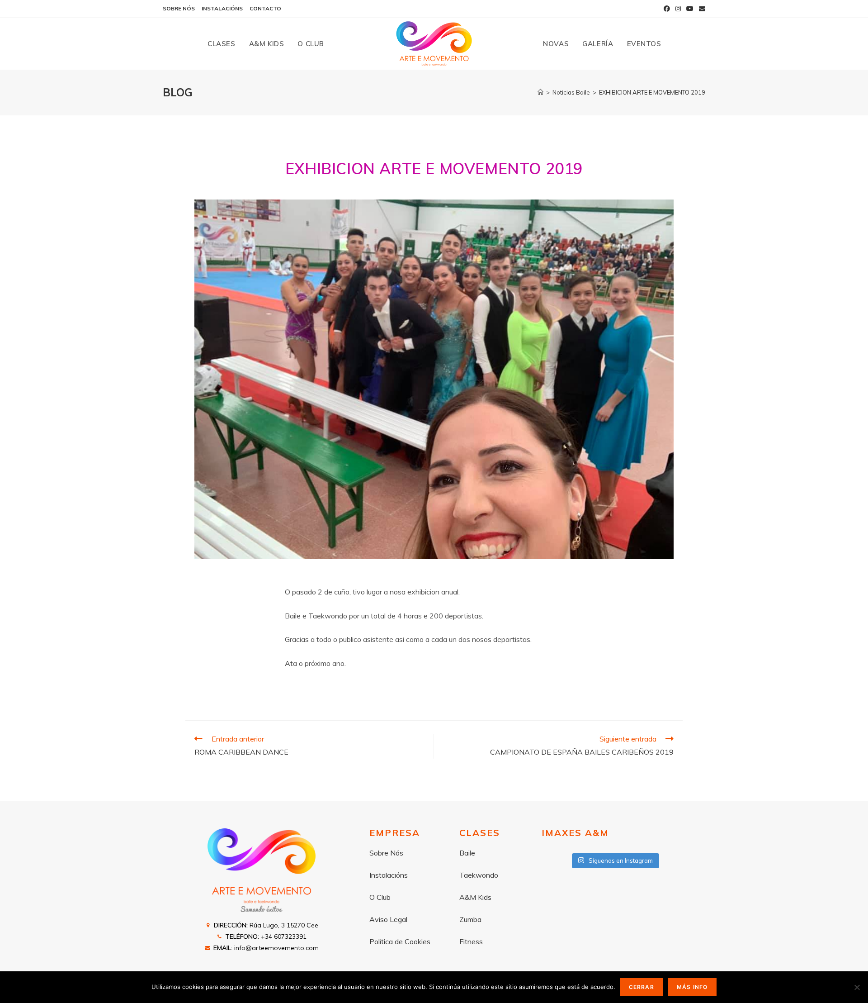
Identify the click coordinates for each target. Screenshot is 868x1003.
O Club (380, 897)
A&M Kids (475, 897)
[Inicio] (540, 92)
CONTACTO (265, 8)
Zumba (470, 919)
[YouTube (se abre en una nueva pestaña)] (690, 8)
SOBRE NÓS (179, 8)
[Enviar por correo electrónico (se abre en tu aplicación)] (700, 8)
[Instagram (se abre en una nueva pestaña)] (678, 8)
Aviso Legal (388, 919)
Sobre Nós (386, 852)
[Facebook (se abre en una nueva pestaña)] (667, 8)
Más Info (692, 987)
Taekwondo (478, 874)
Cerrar (641, 987)
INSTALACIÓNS (222, 8)
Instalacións (388, 874)
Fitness (471, 941)
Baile (467, 852)
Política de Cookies (399, 941)
